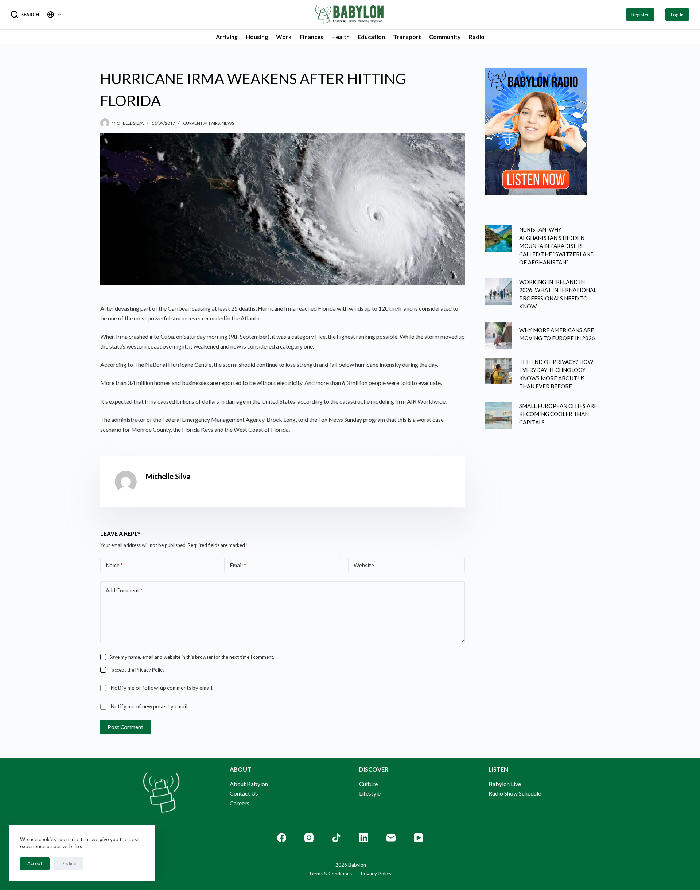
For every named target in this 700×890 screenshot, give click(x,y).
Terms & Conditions (330, 874)
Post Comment (125, 727)
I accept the (137, 670)
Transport (407, 36)
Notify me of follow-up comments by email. (161, 687)
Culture (368, 783)
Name (114, 565)
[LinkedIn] (363, 837)
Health (340, 36)
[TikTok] (336, 837)
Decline (68, 863)
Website (364, 565)
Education (371, 36)
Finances (311, 36)
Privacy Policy (150, 670)
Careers (239, 803)
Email (238, 565)
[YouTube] (418, 837)
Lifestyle (370, 793)
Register (640, 15)
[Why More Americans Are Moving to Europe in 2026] (498, 335)
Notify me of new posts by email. (149, 706)
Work (284, 36)
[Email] (391, 837)
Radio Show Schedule (515, 793)
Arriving (227, 36)
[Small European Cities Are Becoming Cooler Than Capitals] (498, 415)
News (228, 123)
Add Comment (124, 590)
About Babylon (249, 783)
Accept (34, 863)
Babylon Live (505, 783)
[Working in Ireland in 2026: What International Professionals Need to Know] (498, 291)
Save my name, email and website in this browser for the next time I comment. (191, 657)
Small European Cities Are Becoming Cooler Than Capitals (558, 414)
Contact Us (244, 793)
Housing (257, 36)
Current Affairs (201, 123)
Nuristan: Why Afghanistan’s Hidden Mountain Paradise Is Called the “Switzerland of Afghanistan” (557, 245)
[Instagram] (309, 837)
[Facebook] (281, 837)
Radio (477, 36)
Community (445, 36)
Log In (677, 15)
